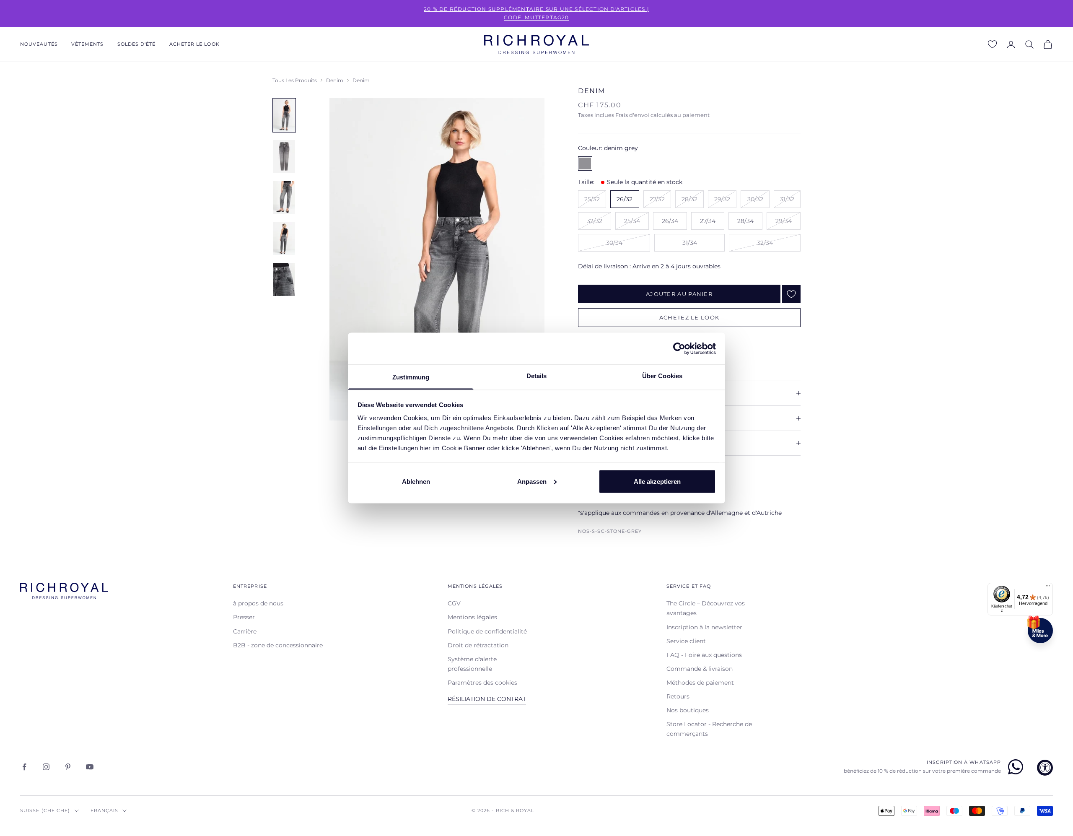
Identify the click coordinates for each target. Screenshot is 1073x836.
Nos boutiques (687, 710)
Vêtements (87, 44)
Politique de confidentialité (487, 631)
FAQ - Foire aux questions (704, 655)
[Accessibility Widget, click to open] (1045, 768)
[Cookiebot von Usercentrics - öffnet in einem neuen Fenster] (679, 348)
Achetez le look (689, 317)
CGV (454, 603)
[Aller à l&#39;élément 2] (284, 156)
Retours (677, 696)
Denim (334, 80)
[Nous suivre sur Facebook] (24, 767)
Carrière (245, 631)
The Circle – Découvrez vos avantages (705, 608)
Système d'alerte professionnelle (472, 663)
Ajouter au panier (679, 294)
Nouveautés (39, 44)
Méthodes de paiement (700, 682)
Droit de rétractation (478, 645)
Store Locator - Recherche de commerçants (709, 728)
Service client (686, 641)
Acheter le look (194, 44)
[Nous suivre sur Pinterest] (68, 767)
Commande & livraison (699, 668)
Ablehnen (416, 481)
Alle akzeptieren (657, 481)
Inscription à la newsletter (704, 627)
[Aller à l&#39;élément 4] (284, 238)
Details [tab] (536, 375)
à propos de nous (258, 603)
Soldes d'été (136, 44)
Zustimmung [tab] (411, 377)
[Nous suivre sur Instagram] (46, 767)
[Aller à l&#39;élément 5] (284, 279)
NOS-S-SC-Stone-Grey (610, 531)
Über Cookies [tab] (662, 375)
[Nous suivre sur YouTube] (90, 767)
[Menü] (1048, 588)
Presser (244, 617)
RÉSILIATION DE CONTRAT (487, 699)
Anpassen (532, 481)
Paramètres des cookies (482, 682)
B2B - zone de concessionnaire (278, 645)
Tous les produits (294, 80)
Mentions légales (472, 617)
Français (105, 810)
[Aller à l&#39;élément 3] (284, 197)
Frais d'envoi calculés (644, 115)
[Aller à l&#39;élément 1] (284, 115)
